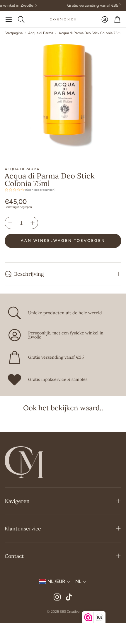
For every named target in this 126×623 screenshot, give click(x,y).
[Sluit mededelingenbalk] (120, 4)
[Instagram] (57, 597)
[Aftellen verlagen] (10, 223)
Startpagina (14, 33)
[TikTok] (68, 597)
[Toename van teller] (32, 223)
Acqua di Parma (40, 33)
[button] (9, 19)
